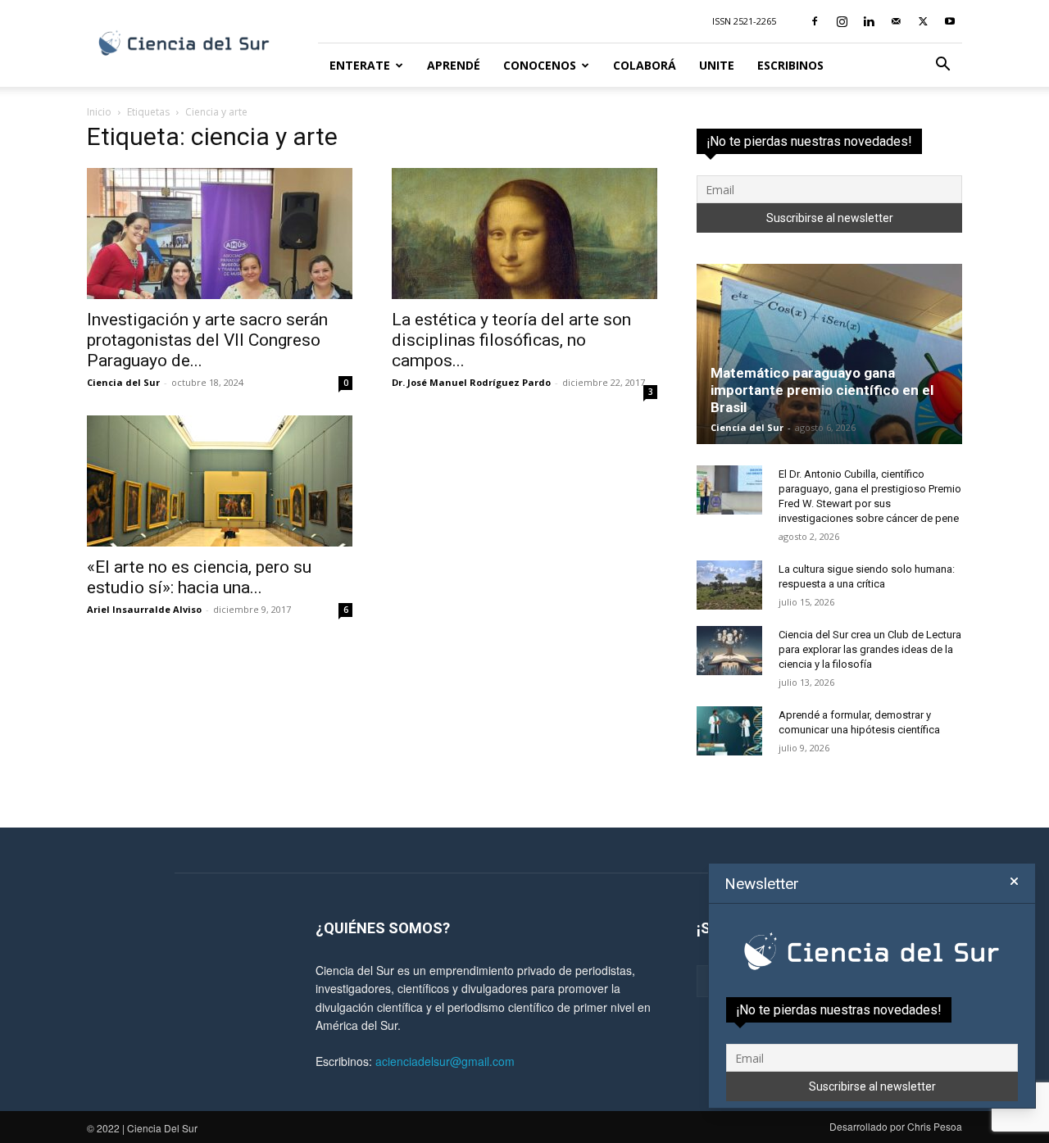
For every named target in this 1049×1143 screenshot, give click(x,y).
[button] (942, 66)
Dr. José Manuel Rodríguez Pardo (471, 382)
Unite (716, 65)
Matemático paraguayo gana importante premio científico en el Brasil (822, 390)
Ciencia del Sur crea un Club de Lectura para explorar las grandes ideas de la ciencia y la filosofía (870, 649)
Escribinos (790, 65)
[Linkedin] (868, 21)
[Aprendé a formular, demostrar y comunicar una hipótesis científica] (729, 730)
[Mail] (895, 21)
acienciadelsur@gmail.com (445, 1061)
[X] (922, 21)
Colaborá (644, 65)
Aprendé (453, 65)
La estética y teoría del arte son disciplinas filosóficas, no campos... (511, 340)
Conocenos (539, 65)
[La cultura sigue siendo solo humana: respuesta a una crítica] (729, 585)
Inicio (99, 112)
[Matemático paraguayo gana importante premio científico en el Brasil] (829, 354)
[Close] (1014, 882)
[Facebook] (814, 21)
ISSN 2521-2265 (744, 21)
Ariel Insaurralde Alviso (144, 609)
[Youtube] (950, 21)
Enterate (359, 65)
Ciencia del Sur (123, 382)
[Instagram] (841, 21)
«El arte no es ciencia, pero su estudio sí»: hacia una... (199, 577)
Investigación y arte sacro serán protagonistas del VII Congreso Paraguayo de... (207, 340)
